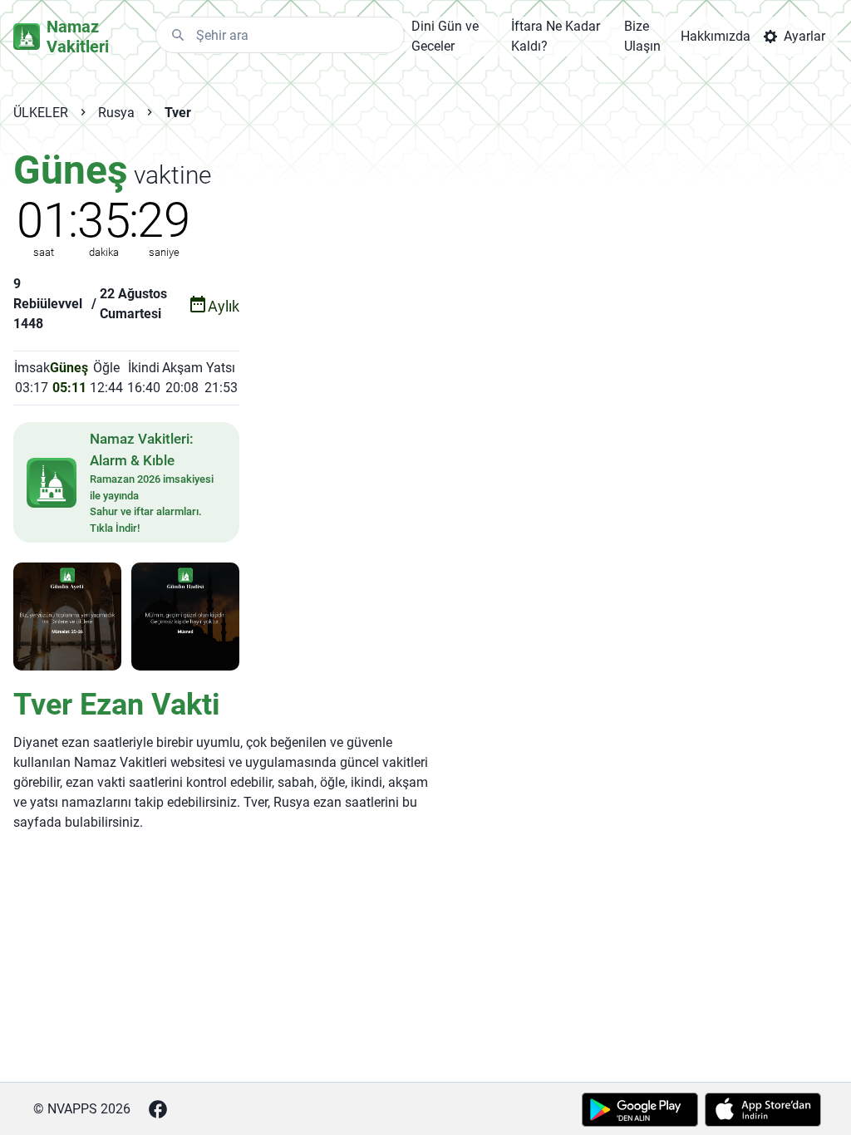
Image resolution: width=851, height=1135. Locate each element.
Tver (178, 112)
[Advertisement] (430, 267)
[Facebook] (158, 1109)
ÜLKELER (40, 112)
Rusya (116, 112)
